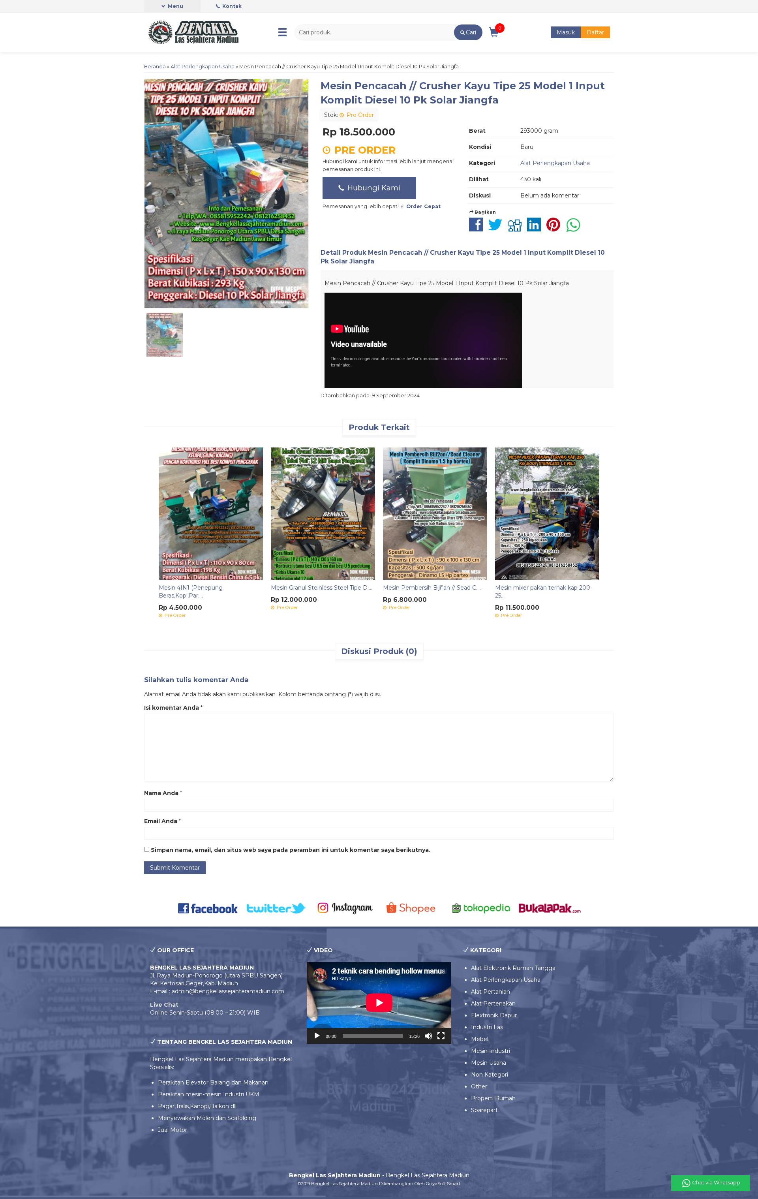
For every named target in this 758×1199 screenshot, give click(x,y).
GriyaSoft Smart (443, 1183)
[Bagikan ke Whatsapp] (575, 228)
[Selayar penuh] (441, 1036)
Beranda (155, 67)
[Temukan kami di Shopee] (413, 907)
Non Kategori (489, 1074)
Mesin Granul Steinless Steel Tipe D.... (321, 587)
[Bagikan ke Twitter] (497, 228)
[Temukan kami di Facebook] (208, 907)
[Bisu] (428, 1036)
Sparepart (484, 1110)
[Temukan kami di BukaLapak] (549, 907)
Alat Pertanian (490, 991)
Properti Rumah (493, 1098)
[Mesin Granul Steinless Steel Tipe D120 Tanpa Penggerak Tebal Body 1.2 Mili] (323, 513)
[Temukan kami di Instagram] (344, 907)
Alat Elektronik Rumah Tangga (513, 968)
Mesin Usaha (488, 1062)
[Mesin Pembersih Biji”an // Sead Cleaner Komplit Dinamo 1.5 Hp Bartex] (435, 513)
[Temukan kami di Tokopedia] (481, 907)
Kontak (231, 6)
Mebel (479, 1039)
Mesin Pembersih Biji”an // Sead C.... (432, 587)
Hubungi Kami (372, 187)
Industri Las (487, 1027)
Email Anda (160, 821)
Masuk (566, 32)
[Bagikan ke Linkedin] (536, 228)
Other (479, 1086)
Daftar (595, 32)
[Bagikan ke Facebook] (478, 228)
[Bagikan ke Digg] (516, 228)
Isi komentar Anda (171, 707)
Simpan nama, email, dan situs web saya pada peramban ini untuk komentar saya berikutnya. (290, 849)
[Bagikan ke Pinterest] (555, 228)
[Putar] (317, 1036)
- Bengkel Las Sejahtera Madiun (379, 1175)
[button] (468, 32)
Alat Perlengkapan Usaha (203, 67)
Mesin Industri (490, 1050)
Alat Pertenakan (493, 1003)
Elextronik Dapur (494, 1015)
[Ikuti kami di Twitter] (276, 907)
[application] (379, 1002)
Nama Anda (161, 793)
